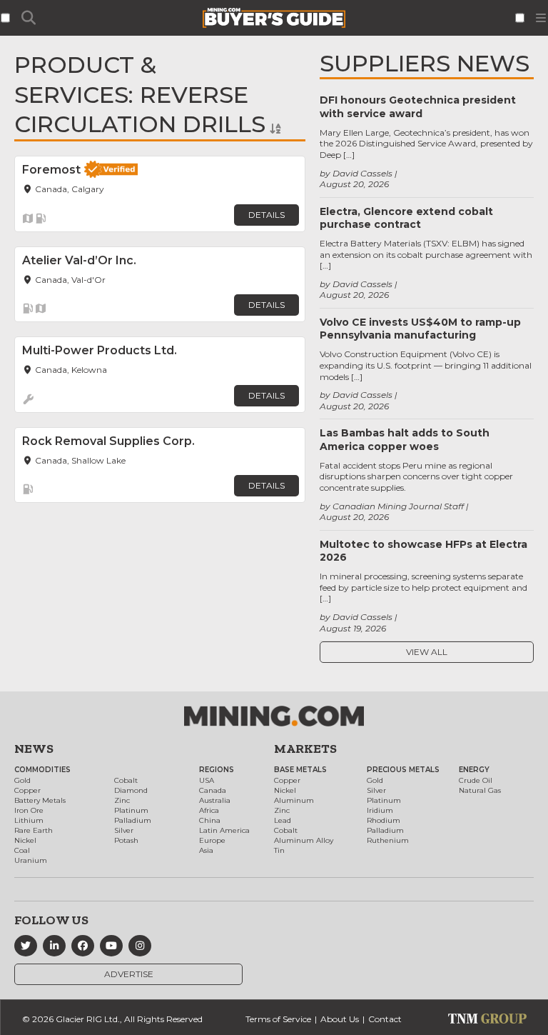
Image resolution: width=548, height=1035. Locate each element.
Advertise (128, 974)
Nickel (25, 840)
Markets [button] (305, 748)
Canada (212, 790)
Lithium (29, 820)
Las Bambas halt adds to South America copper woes (404, 439)
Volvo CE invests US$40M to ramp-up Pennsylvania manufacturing (420, 328)
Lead (282, 820)
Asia (206, 850)
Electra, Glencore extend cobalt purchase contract (406, 218)
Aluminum (294, 800)
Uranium (30, 860)
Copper (27, 790)
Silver (123, 830)
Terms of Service (278, 1019)
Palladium (132, 820)
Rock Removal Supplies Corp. (108, 441)
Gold (22, 780)
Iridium (380, 810)
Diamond (131, 790)
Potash (126, 840)
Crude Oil (475, 780)
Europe (212, 840)
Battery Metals (40, 800)
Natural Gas (480, 790)
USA (206, 780)
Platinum (131, 810)
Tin (279, 850)
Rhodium (383, 820)
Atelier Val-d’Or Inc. (79, 260)
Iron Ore (29, 810)
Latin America (224, 830)
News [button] (34, 748)
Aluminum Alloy (303, 840)
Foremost (51, 169)
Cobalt (126, 780)
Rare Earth (33, 830)
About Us (339, 1019)
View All (426, 651)
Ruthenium (388, 840)
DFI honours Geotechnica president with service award (418, 106)
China (209, 820)
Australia (214, 800)
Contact (385, 1019)
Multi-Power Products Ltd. (99, 350)
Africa (209, 810)
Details (266, 214)
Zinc (122, 800)
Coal (22, 850)
